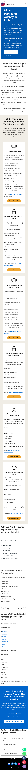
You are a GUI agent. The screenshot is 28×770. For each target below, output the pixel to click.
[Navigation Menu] (25, 4)
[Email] (24, 762)
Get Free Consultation (14, 200)
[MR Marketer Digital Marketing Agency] (7, 3)
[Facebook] (9, 763)
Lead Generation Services (16, 513)
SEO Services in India (15, 194)
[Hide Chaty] (24, 766)
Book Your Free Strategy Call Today (14, 721)
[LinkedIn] (12, 763)
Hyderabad (5, 631)
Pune (3, 644)
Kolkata (4, 646)
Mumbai (4, 639)
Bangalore (4, 634)
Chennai (4, 636)
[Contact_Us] (24, 758)
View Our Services (10, 55)
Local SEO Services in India (16, 392)
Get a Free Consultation (11, 52)
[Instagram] (19, 763)
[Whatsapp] (24, 754)
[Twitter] (15, 763)
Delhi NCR (5, 641)
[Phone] (24, 749)
